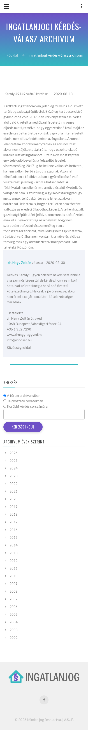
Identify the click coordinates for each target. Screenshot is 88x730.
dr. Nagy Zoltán (19, 263)
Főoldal (12, 55)
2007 (13, 599)
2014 (13, 545)
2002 (13, 637)
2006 (13, 607)
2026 (13, 453)
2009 (13, 584)
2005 (13, 614)
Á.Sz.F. (69, 720)
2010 (13, 576)
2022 (13, 483)
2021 (13, 491)
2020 (13, 499)
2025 (13, 460)
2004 (13, 622)
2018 (13, 514)
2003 (13, 630)
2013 (13, 553)
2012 (13, 560)
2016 (13, 530)
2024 (13, 468)
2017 (13, 522)
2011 (13, 568)
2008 (13, 591)
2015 (13, 537)
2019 (13, 507)
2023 (13, 476)
